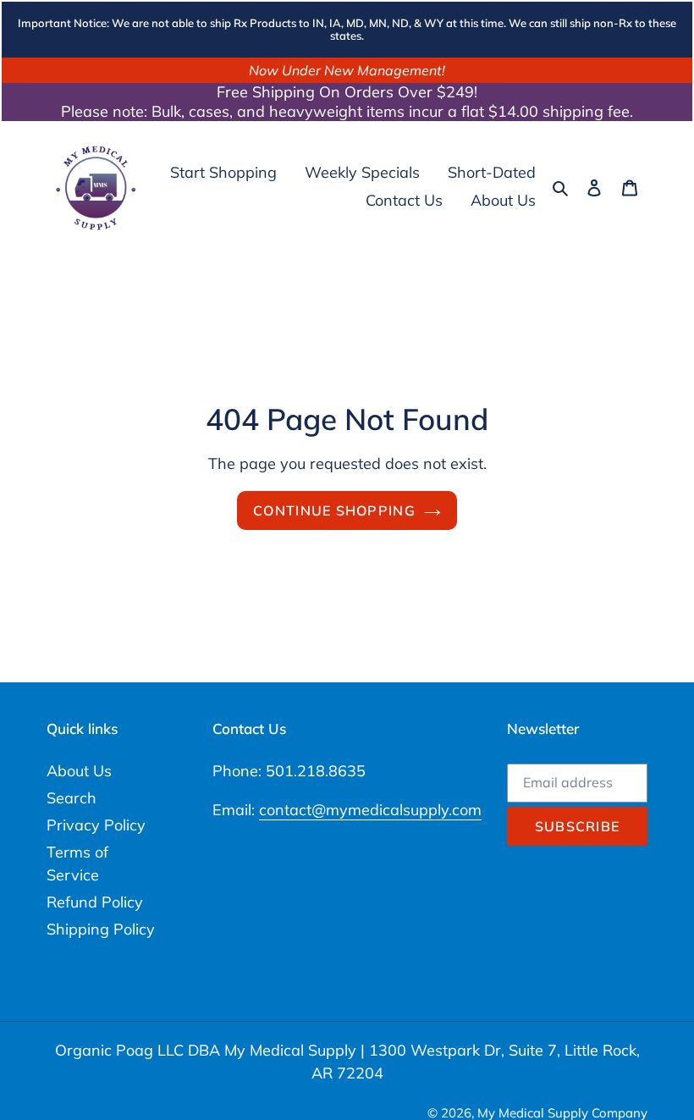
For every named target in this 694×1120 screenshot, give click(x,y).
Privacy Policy (96, 825)
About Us (79, 771)
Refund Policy (95, 902)
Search (71, 798)
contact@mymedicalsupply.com (370, 809)
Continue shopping (334, 510)
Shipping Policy (101, 929)
